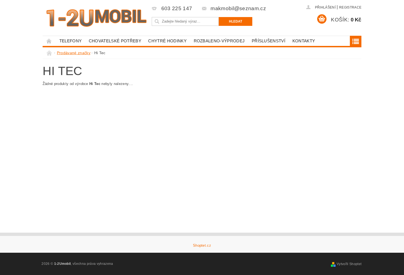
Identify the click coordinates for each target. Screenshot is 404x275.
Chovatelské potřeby (115, 40)
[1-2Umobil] (96, 18)
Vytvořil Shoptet (349, 264)
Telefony (70, 40)
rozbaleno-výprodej (219, 40)
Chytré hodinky (167, 40)
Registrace (350, 7)
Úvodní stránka (49, 41)
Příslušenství (268, 40)
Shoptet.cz (202, 245)
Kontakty (303, 40)
